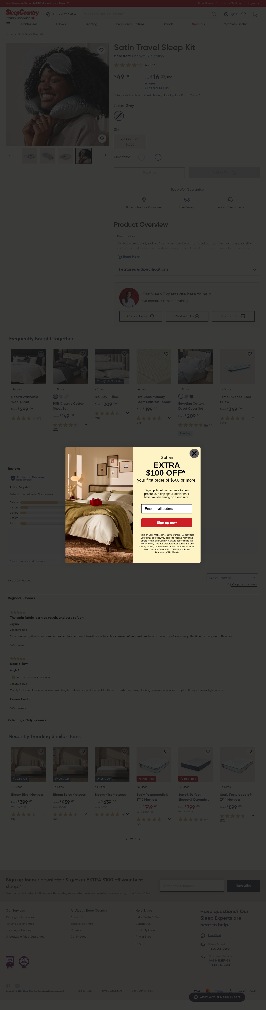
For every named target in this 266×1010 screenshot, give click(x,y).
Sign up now (167, 522)
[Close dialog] (194, 453)
